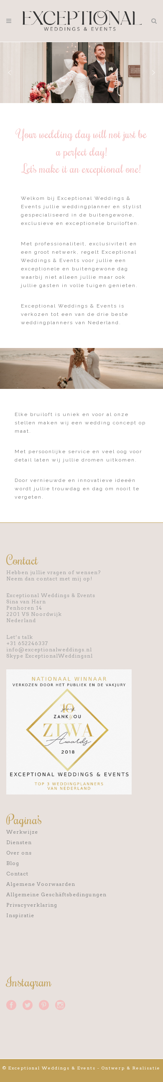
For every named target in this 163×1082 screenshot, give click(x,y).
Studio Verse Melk (81, 1072)
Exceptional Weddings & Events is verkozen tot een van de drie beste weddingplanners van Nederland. (74, 314)
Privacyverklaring (31, 905)
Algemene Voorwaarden (40, 884)
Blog (12, 863)
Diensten (19, 842)
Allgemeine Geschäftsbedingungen (56, 894)
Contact (17, 873)
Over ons (19, 853)
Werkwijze (22, 832)
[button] (9, 72)
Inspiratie (20, 915)
